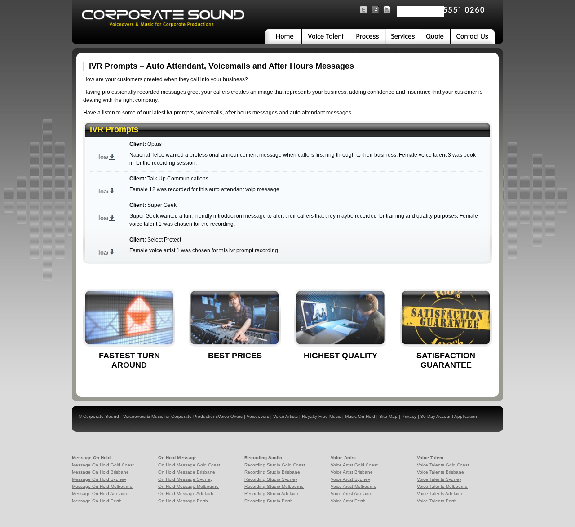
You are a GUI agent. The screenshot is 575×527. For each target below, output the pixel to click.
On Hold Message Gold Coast (189, 464)
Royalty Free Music (321, 416)
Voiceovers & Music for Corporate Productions (170, 416)
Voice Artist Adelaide (351, 493)
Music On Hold (360, 416)
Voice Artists (285, 416)
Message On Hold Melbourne (102, 486)
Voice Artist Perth (348, 500)
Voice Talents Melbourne (442, 486)
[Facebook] (375, 9)
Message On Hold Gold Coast (103, 464)
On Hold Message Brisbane (186, 472)
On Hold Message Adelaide (186, 493)
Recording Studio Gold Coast (274, 464)
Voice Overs (231, 416)
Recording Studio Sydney (270, 479)
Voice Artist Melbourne (353, 486)
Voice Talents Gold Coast (443, 464)
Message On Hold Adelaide (100, 493)
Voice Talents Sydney (439, 479)
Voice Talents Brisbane (440, 472)
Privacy (409, 416)
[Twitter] (363, 9)
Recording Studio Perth (268, 500)
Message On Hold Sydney (99, 479)
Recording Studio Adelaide (272, 493)
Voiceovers (258, 416)
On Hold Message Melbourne (188, 486)
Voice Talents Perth (437, 500)
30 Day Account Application (448, 416)
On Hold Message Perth (183, 500)
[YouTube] (386, 9)
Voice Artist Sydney (350, 479)
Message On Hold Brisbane (100, 472)
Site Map (388, 416)
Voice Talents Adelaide (440, 493)
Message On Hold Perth (97, 500)
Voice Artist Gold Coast (354, 464)
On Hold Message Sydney (185, 479)
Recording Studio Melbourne (274, 486)
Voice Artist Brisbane (352, 472)
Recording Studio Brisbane (272, 472)
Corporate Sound (101, 416)
